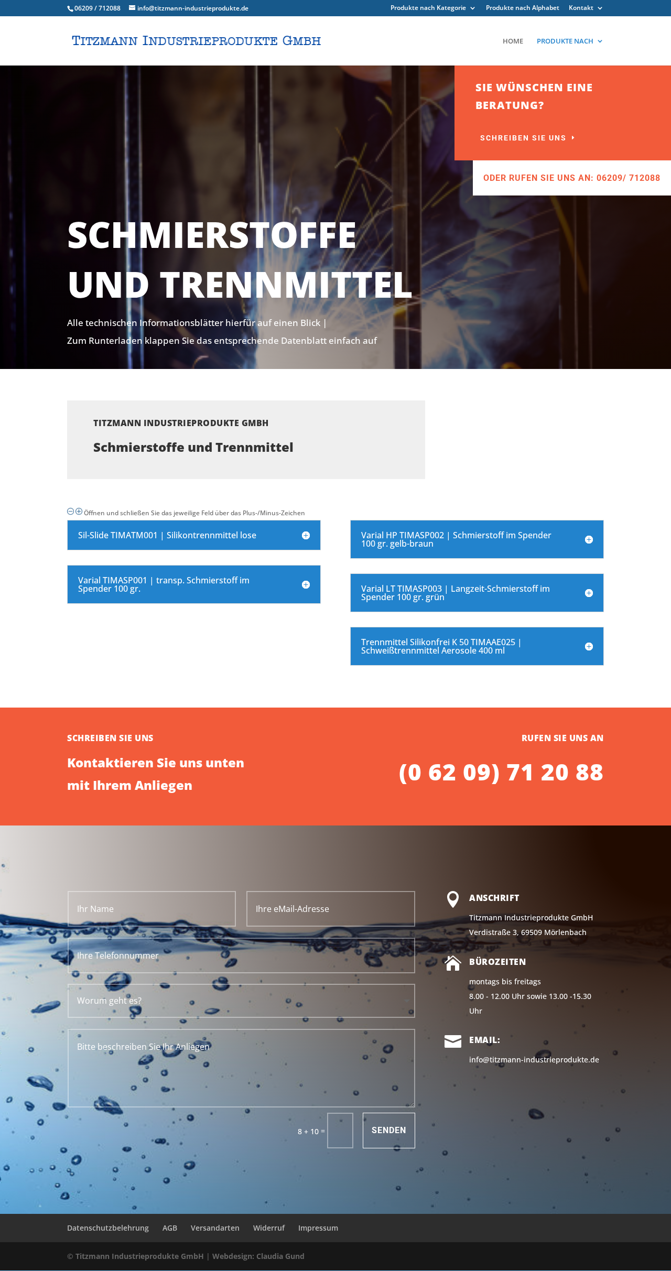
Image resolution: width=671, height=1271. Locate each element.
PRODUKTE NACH (565, 41)
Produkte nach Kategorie (428, 8)
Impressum (318, 1228)
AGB (170, 1228)
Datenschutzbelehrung (108, 1228)
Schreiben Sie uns (523, 138)
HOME (513, 41)
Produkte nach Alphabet (522, 8)
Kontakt (581, 8)
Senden (389, 1130)
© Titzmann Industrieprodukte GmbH (135, 1256)
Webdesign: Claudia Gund (258, 1256)
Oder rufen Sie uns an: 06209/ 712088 (572, 178)
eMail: (484, 1040)
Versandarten (215, 1228)
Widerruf (269, 1228)
